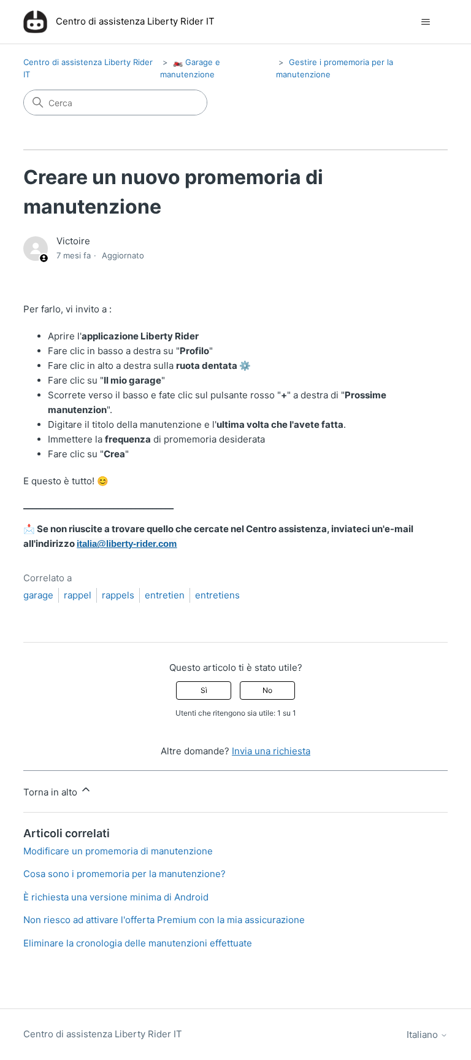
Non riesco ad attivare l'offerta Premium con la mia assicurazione (164, 920)
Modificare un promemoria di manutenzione (118, 851)
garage (38, 595)
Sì (204, 690)
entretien (165, 595)
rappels (118, 595)
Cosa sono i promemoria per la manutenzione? (124, 874)
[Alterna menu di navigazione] (426, 22)
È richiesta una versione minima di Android (116, 897)
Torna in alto (51, 792)
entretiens (217, 595)
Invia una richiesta (271, 751)
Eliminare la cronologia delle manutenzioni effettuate (137, 943)
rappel (77, 595)
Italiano (423, 1034)
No (267, 690)
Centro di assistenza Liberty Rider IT (102, 1034)
